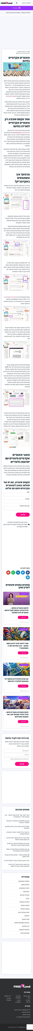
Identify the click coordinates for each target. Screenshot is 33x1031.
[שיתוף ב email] (8, 572)
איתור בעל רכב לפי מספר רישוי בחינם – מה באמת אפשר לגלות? (17, 839)
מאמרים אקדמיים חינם (14, 524)
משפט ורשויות (25, 909)
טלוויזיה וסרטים (24, 895)
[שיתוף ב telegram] (28, 577)
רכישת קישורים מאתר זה (23, 1017)
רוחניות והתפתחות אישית (22, 923)
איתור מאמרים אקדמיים (20, 522)
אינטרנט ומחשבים (23, 881)
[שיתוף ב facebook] (28, 572)
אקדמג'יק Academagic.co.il (21, 133)
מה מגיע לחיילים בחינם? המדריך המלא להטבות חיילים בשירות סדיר (17, 850)
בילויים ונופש (25, 885)
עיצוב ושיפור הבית (23, 912)
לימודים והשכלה (25, 13)
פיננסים (27, 916)
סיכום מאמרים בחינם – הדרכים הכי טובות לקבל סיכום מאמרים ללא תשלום (16, 610)
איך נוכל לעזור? (24, 506)
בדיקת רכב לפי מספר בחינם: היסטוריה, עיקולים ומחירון (17, 833)
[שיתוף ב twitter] (23, 572)
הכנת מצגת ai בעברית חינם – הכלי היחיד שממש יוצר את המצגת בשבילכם (16, 714)
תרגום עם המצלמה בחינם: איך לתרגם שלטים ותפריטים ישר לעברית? (18, 844)
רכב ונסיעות (25, 926)
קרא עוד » (23, 617)
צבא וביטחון (25, 919)
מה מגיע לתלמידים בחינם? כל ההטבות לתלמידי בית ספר (16, 680)
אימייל (27, 499)
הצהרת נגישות (26, 1015)
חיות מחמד (26, 892)
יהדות (27, 898)
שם (28, 492)
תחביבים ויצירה (24, 933)
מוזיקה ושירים (25, 905)
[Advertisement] (16, 32)
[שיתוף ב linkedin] (18, 572)
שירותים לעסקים (24, 930)
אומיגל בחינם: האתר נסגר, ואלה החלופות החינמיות (17, 827)
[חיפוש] (16, 3)
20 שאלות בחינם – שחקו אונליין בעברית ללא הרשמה (17, 856)
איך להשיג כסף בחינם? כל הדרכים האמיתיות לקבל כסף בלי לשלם (19, 865)
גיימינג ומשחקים (24, 888)
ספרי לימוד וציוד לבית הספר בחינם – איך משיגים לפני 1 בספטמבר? (17, 645)
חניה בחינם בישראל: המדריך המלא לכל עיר (16, 860)
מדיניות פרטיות (26, 1012)
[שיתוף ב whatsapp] (13, 572)
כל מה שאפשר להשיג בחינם (22, 1010)
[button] (16, 8)
